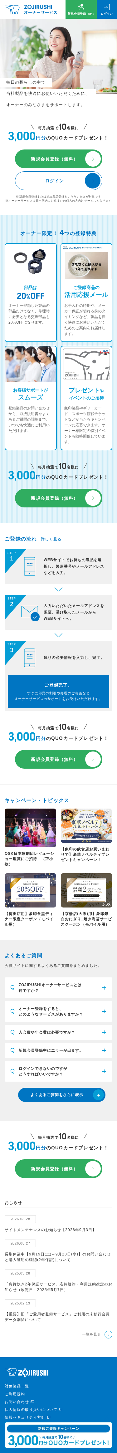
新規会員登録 (81, 13)
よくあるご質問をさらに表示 (57, 1095)
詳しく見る (51, 539)
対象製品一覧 (17, 1386)
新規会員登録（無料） (54, 158)
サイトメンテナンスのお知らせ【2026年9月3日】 (50, 1230)
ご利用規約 (15, 1394)
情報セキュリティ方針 (25, 1417)
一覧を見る (91, 1334)
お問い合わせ (17, 1402)
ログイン (107, 13)
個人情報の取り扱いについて (31, 1409)
